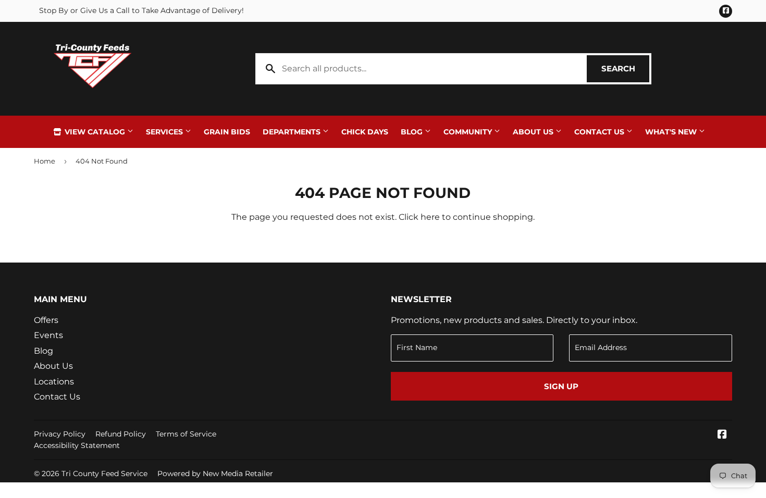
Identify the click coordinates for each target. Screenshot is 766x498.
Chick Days (364, 132)
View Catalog (95, 132)
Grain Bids (227, 132)
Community (468, 132)
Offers (46, 320)
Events (48, 335)
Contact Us (600, 132)
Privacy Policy (59, 434)
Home (44, 161)
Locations (54, 382)
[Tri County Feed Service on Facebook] (722, 435)
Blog (413, 132)
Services (165, 132)
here (430, 217)
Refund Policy (120, 434)
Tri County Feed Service (104, 473)
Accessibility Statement (77, 445)
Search (625, 68)
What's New (672, 132)
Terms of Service (186, 434)
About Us (534, 132)
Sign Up (561, 386)
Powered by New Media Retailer (215, 473)
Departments (293, 132)
